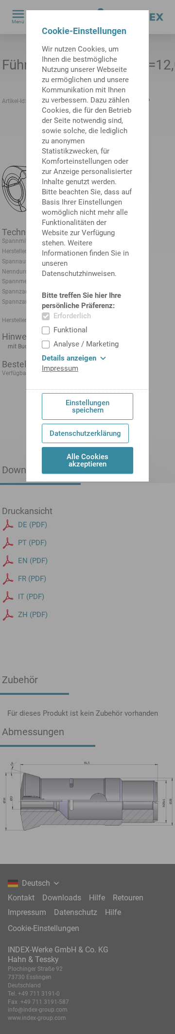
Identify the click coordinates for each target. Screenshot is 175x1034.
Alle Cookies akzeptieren (87, 460)
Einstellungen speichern (87, 406)
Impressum (60, 368)
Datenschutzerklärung (85, 433)
